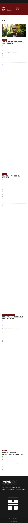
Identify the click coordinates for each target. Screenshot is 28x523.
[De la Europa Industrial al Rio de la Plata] (12, 258)
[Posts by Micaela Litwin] (2, 328)
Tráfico (4, 39)
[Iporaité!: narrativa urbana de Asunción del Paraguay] (12, 394)
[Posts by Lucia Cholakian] (2, 189)
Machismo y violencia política (11, 177)
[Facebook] (12, 1)
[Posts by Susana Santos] (2, 463)
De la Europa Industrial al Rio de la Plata (12, 318)
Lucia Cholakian (8, 189)
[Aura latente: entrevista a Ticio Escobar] (12, 31)
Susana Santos (7, 463)
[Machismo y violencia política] (12, 117)
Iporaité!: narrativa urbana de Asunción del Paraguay (13, 453)
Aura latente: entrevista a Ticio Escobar (13, 43)
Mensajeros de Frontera (9, 314)
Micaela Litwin (8, 328)
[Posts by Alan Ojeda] (2, 52)
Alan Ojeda (7, 52)
